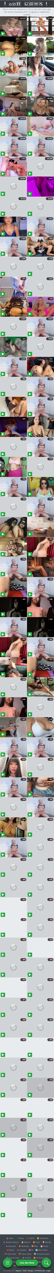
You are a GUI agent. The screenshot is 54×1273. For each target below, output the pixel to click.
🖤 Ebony (20, 1238)
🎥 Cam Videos (41, 1262)
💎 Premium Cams (41, 1254)
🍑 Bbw (34, 1246)
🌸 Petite (44, 1246)
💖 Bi (31, 1250)
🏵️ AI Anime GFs (40, 1258)
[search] (46, 1263)
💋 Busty (10, 1250)
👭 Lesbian (21, 1250)
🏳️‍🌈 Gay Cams (10, 1254)
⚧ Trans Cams (25, 1254)
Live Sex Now (27, 1262)
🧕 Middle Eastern (11, 1242)
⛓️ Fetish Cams (13, 1258)
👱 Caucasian (42, 1238)
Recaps (30, 1271)
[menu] (7, 1263)
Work (25, 1271)
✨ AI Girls (26, 1258)
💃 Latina (30, 1238)
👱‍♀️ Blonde (46, 1242)
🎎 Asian (9, 1238)
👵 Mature (25, 1242)
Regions (19, 1271)
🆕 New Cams (41, 1250)
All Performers (40, 1271)
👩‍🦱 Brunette (11, 1246)
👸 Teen (36, 1242)
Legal (48, 1271)
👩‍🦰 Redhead (24, 1246)
